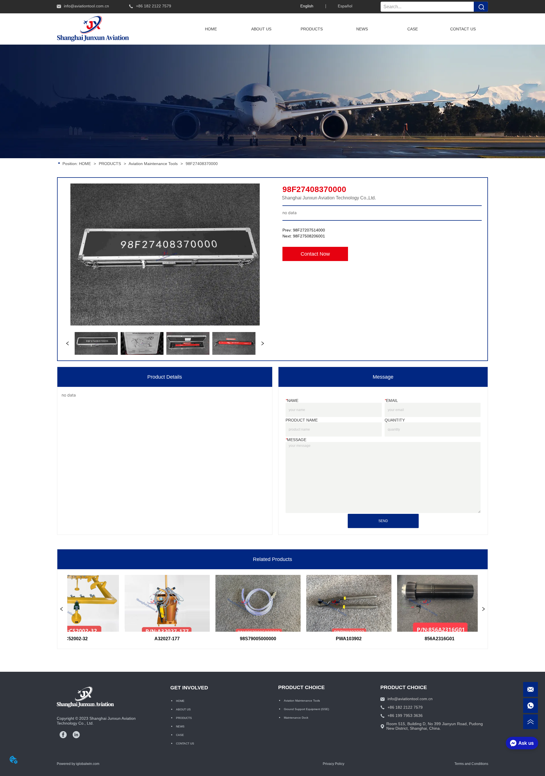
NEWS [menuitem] (362, 29)
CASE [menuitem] (412, 29)
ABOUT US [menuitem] (261, 29)
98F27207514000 (309, 230)
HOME (85, 163)
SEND (383, 521)
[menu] (337, 29)
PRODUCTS (110, 163)
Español (345, 6)
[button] (311, 29)
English (306, 6)
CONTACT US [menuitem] (463, 29)
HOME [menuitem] (211, 29)
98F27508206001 (309, 236)
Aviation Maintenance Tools (153, 163)
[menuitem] (311, 29)
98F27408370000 (202, 163)
